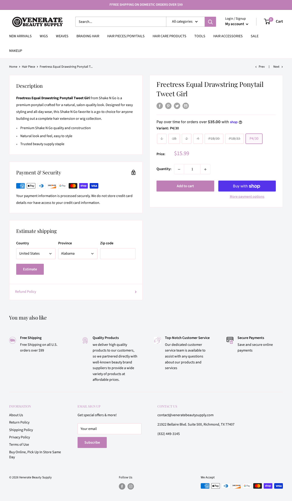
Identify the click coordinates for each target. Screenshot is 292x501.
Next (276, 66)
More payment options (247, 196)
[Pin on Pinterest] (168, 105)
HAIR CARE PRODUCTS (169, 36)
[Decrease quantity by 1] (179, 169)
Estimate (30, 269)
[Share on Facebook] (159, 105)
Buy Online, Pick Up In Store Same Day (35, 455)
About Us (16, 415)
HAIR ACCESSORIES (228, 36)
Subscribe (92, 442)
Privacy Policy (19, 437)
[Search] (210, 22)
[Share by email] (185, 105)
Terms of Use (19, 444)
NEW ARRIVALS (20, 36)
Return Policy (19, 422)
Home (13, 66)
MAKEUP (15, 50)
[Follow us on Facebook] (122, 486)
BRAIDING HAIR (87, 36)
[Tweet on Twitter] (177, 105)
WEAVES (62, 36)
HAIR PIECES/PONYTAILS (126, 36)
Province (65, 243)
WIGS (44, 36)
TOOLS (199, 36)
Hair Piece (28, 66)
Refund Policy (25, 291)
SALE (254, 36)
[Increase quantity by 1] (205, 169)
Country (22, 243)
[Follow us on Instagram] (131, 486)
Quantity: (163, 169)
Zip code (106, 243)
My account (235, 24)
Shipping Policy (21, 429)
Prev (262, 66)
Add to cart (185, 186)
